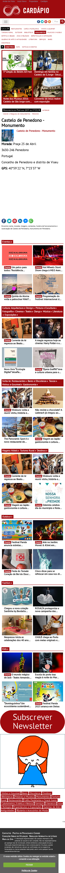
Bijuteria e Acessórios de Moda (32, 810)
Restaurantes (18, 380)
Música (46, 311)
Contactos (6, 833)
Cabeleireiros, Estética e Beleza (17, 803)
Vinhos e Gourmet (11, 384)
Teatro (28, 311)
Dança (37, 311)
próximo (35, 113)
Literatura (51, 803)
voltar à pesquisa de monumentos (16, 113)
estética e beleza (8, 35)
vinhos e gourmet (48, 28)
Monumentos (43, 796)
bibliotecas (28, 32)
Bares (25, 793)
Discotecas (35, 793)
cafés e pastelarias (31, 28)
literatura (33, 39)
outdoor (18, 32)
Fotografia (7, 311)
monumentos (40, 32)
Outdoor (6, 516)
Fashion (6, 582)
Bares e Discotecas (37, 380)
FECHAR (29, 864)
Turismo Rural (27, 450)
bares (50, 39)
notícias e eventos (29, 46)
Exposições (10, 314)
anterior (45, 110)
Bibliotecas (7, 796)
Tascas (52, 380)
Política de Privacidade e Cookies (26, 833)
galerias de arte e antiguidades (14, 39)
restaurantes (16, 28)
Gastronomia (29, 384)
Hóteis (14, 450)
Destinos (41, 450)
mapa (18, 46)
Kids (4, 648)
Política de (29, 870)
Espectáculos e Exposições (28, 806)
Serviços (39, 803)
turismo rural (7, 32)
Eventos (6, 241)
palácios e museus (54, 32)
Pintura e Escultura (45, 307)
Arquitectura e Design (22, 307)
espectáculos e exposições (41, 35)
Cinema (19, 311)
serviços (42, 39)
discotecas (6, 42)
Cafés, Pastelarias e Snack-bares (40, 800)
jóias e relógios (23, 35)
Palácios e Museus (24, 796)
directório (9, 46)
